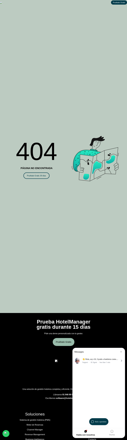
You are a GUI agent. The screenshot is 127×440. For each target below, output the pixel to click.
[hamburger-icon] (82, 2)
